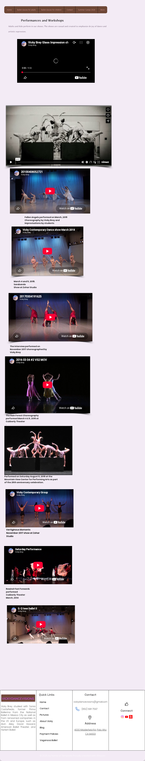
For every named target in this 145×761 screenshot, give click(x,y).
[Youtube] (126, 717)
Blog (42, 727)
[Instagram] (122, 717)
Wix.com (101, 755)
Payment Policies (49, 734)
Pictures (44, 714)
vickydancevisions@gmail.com (90, 701)
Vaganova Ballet (49, 740)
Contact (44, 708)
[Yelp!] (131, 717)
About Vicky (46, 721)
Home (43, 702)
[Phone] (77, 709)
